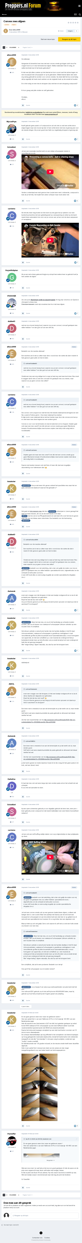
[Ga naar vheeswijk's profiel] (11, 302)
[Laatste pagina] (18, 47)
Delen (61, 31)
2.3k (12, 226)
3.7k (12, 701)
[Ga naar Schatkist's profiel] (11, 154)
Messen (25, 32)
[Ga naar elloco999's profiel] (6, 31)
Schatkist (11, 147)
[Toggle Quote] (24, 363)
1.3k (12, 288)
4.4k (12, 139)
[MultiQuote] (23, 105)
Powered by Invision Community (41, 1240)
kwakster (11, 481)
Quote (28, 105)
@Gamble (52, 511)
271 (12, 164)
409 (12, 499)
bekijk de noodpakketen (34, 112)
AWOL (11, 684)
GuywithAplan (11, 270)
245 (12, 72)
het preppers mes (36, 511)
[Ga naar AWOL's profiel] (11, 690)
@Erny (24, 516)
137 (12, 1151)
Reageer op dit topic (69, 39)
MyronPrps (11, 122)
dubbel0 (11, 321)
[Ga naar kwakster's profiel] (11, 488)
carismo (11, 209)
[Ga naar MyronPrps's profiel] (11, 128)
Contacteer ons (37, 1238)
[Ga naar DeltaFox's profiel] (11, 786)
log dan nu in (59, 1205)
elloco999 (16, 30)
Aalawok (11, 591)
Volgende (12, 47)
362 (12, 338)
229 (12, 608)
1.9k (12, 313)
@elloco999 (26, 485)
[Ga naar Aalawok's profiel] (11, 598)
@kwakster (25, 520)
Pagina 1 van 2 (27, 47)
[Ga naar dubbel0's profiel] (11, 328)
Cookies (47, 1238)
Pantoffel (12, 1134)
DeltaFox (11, 779)
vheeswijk (11, 296)
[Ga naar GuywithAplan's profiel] (11, 277)
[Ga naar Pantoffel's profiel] (11, 1140)
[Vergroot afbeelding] (46, 467)
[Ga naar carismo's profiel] (11, 215)
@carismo (25, 568)
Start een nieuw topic (48, 39)
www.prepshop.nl (51, 114)
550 (12, 796)
